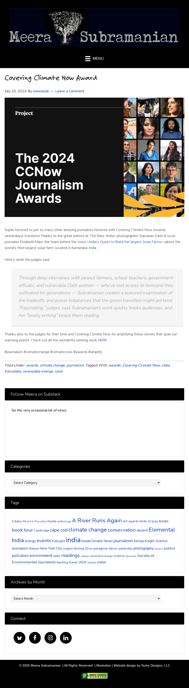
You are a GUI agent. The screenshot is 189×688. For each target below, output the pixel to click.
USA (82, 562)
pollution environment (32, 555)
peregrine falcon (106, 548)
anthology (64, 521)
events (44, 540)
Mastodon (103, 665)
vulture (91, 562)
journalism (75, 365)
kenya (139, 541)
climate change (52, 365)
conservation (122, 530)
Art (125, 521)
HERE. (103, 340)
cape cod (59, 530)
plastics (159, 548)
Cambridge (41, 531)
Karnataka (13, 371)
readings (70, 555)
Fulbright (58, 541)
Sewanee (131, 556)
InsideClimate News (97, 541)
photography (143, 548)
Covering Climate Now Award (51, 77)
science (119, 556)
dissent (142, 530)
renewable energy (38, 371)
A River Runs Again (97, 520)
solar (59, 371)
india (165, 365)
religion (85, 556)
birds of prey (149, 521)
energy (30, 541)
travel (73, 562)
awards (32, 365)
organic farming (73, 549)
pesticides (126, 549)
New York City (51, 548)
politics (169, 548)
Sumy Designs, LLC (155, 665)
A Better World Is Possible (29, 521)
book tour (22, 530)
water (101, 562)
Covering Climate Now (141, 365)
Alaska (51, 521)
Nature (34, 548)
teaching (62, 562)
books (163, 521)
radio (56, 556)
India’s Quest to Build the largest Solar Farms (125, 241)
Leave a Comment (69, 91)
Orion (89, 549)
